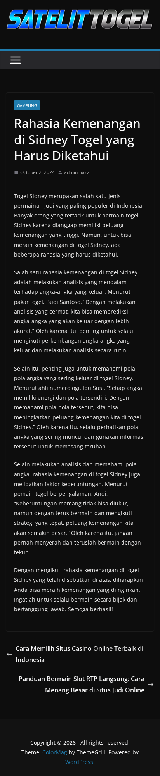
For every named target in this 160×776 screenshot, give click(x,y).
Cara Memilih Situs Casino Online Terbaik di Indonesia (79, 654)
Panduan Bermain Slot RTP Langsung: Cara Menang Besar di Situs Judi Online (81, 684)
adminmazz (76, 172)
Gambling (27, 105)
